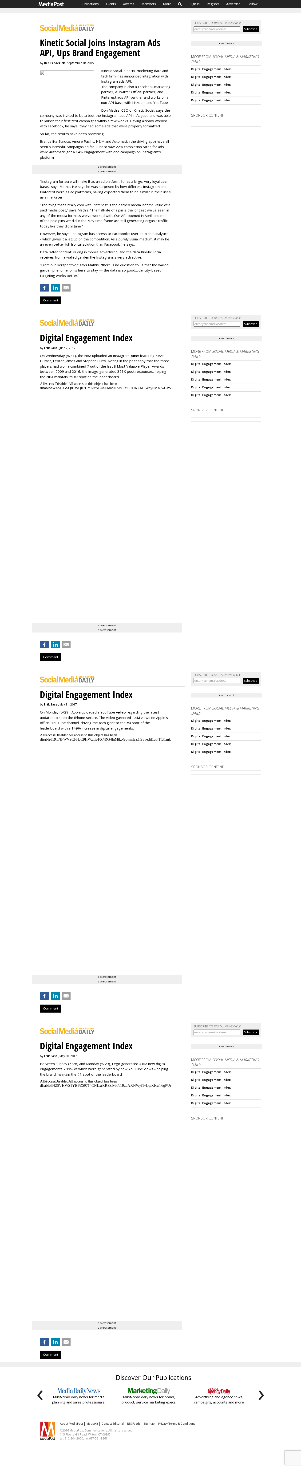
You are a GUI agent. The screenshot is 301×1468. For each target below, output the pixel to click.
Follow (252, 4)
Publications (89, 4)
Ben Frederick (54, 63)
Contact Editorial (113, 1424)
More (167, 4)
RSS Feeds (133, 1424)
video (121, 712)
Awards (128, 4)
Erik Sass (50, 348)
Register (213, 4)
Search (180, 4)
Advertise (233, 4)
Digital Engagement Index (211, 69)
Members (148, 4)
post (135, 355)
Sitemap (149, 1424)
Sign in (195, 4)
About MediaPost (71, 1424)
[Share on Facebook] (44, 288)
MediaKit (92, 1424)
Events (111, 4)
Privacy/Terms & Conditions (176, 1424)
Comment (50, 300)
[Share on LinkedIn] (55, 288)
